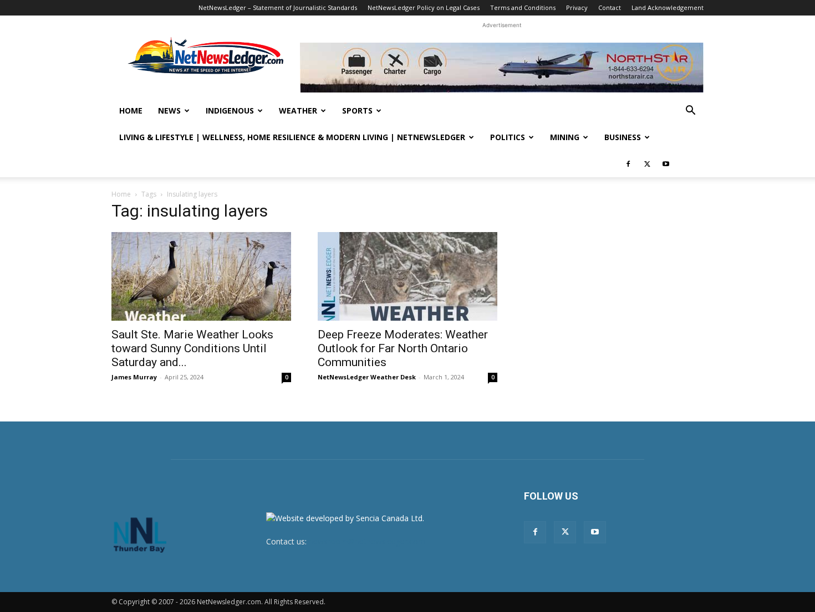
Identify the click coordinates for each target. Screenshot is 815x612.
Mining (564, 137)
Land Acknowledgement (667, 7)
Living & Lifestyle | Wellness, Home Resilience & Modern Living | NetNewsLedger (292, 137)
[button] (690, 111)
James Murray (134, 377)
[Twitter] (647, 164)
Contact (609, 7)
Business (622, 137)
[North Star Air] (502, 67)
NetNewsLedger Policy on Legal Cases (424, 7)
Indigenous (230, 110)
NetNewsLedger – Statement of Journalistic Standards (277, 7)
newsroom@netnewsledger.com (367, 541)
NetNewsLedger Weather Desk (367, 377)
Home (130, 110)
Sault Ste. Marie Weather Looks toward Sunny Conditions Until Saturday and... (192, 348)
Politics (507, 137)
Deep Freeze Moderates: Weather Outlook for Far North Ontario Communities (403, 348)
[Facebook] (628, 164)
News (169, 110)
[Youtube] (666, 164)
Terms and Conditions (523, 7)
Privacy (577, 7)
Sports (357, 110)
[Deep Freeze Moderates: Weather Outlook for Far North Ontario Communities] (407, 276)
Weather (298, 110)
